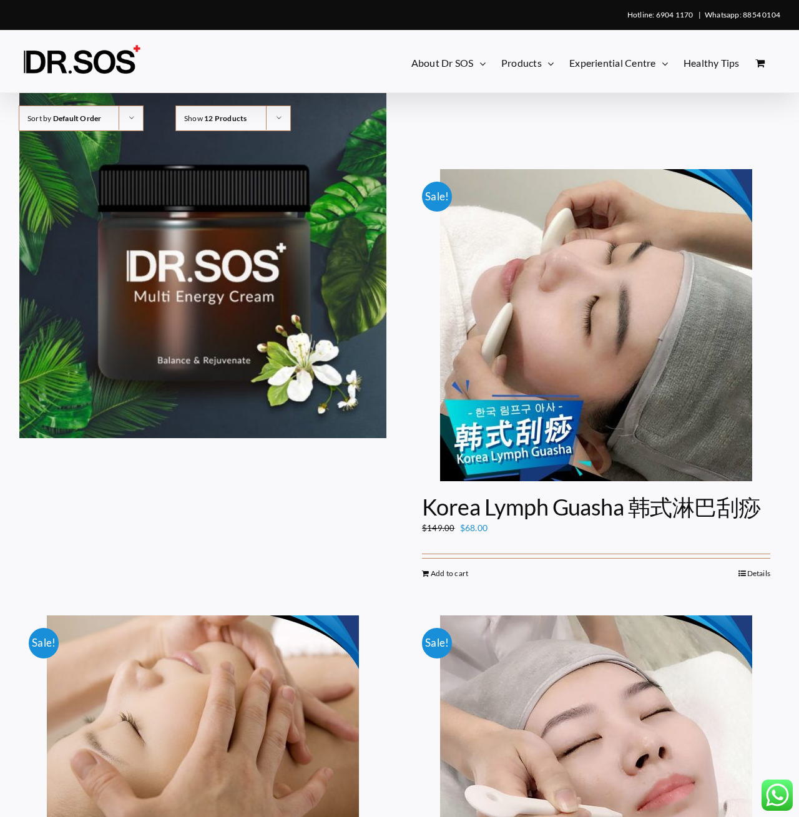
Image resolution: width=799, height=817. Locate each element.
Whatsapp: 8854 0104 (742, 14)
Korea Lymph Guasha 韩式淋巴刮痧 (591, 507)
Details (758, 573)
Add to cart (449, 573)
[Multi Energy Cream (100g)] (202, 254)
